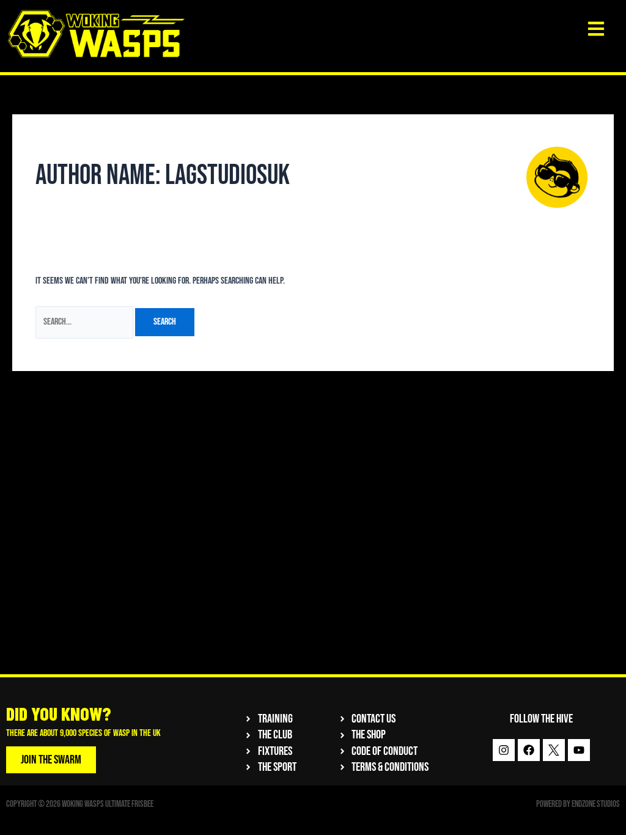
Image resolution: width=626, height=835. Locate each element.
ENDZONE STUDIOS (596, 804)
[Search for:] (85, 322)
